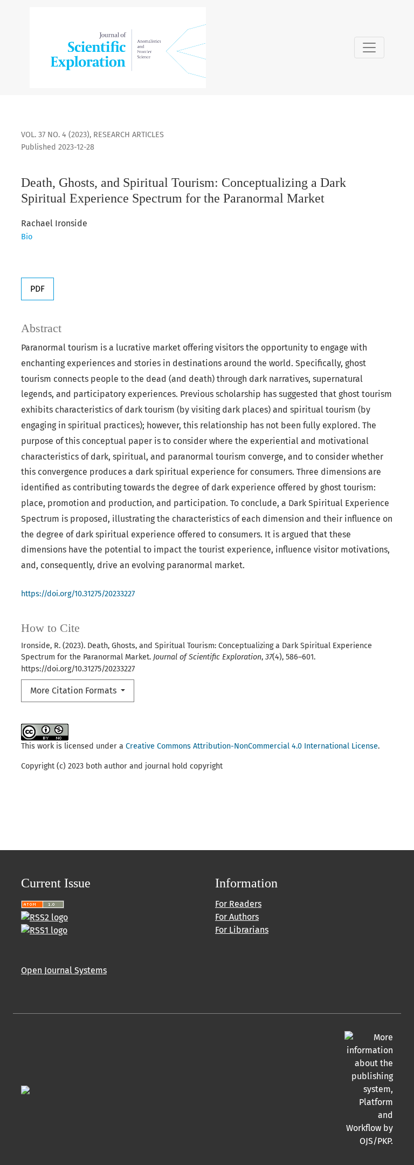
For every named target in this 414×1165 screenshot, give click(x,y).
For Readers (238, 904)
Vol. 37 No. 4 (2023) (55, 134)
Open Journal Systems (64, 970)
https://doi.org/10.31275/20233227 (78, 593)
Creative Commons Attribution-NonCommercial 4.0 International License (252, 746)
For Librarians (241, 930)
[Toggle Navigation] (369, 47)
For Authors (237, 917)
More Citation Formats (74, 690)
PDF (37, 289)
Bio (26, 236)
